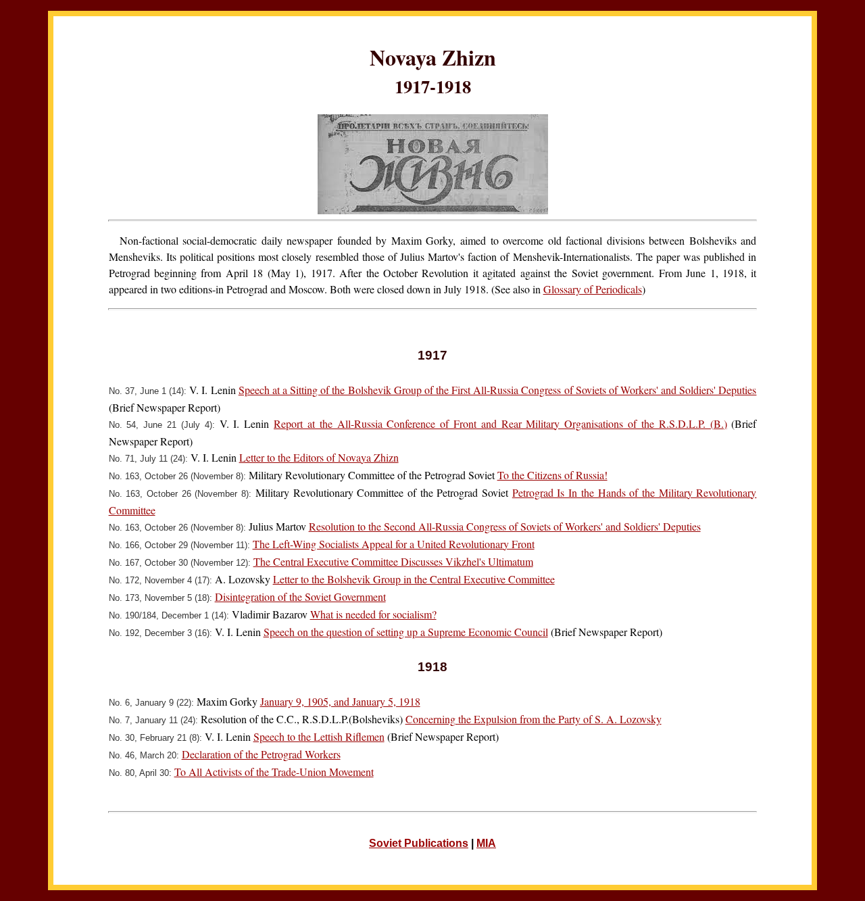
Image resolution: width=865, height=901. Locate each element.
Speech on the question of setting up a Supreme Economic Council (406, 632)
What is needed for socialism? (373, 614)
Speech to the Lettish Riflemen (319, 736)
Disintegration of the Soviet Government (300, 596)
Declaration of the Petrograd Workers (261, 754)
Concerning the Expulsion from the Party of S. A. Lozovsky (533, 719)
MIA (486, 843)
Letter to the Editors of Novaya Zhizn (319, 457)
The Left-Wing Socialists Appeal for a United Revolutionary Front (394, 544)
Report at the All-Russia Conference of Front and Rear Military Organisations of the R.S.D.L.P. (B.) (500, 423)
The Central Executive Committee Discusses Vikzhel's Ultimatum (393, 561)
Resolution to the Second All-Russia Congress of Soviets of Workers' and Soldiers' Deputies (505, 526)
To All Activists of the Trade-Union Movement (274, 771)
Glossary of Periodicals (592, 289)
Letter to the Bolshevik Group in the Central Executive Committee (414, 579)
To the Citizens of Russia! (552, 475)
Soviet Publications (418, 843)
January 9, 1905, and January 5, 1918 (340, 701)
